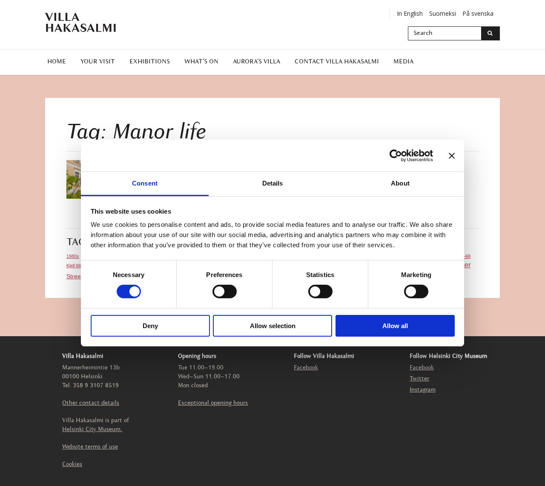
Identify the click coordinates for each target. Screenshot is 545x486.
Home (56, 62)
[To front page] (85, 22)
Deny (150, 325)
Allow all (395, 325)
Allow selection (272, 325)
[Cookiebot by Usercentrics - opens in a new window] (396, 155)
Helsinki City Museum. (92, 429)
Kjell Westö (77, 265)
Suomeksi (442, 13)
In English (410, 13)
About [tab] (400, 183)
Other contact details (90, 403)
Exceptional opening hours (213, 403)
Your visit (97, 62)
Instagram (423, 390)
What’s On (201, 62)
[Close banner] (452, 155)
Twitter (419, 379)
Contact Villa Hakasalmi (337, 62)
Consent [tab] (145, 183)
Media (403, 62)
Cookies (72, 464)
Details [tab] (272, 183)
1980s (72, 256)
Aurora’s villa (256, 62)
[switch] (224, 291)
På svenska (477, 13)
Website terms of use (90, 447)
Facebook (306, 368)
